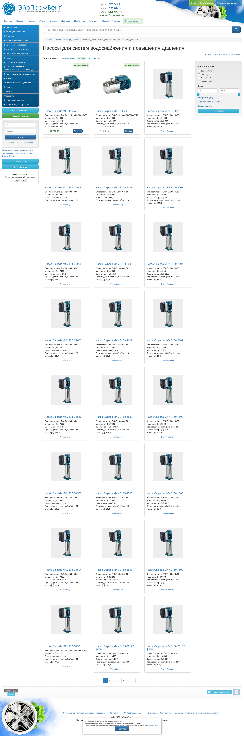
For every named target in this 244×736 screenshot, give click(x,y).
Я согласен (122, 728)
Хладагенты (9, 95)
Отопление (10, 35)
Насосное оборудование (17, 44)
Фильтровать (218, 111)
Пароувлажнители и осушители (20, 73)
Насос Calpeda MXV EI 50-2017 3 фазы (115, 647)
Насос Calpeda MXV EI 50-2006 (63, 264)
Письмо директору (20, 115)
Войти (20, 137)
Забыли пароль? (14, 142)
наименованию (69, 58)
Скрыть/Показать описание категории (222, 54)
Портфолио (20, 161)
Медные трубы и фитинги (17, 104)
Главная (8, 20)
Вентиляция (11, 27)
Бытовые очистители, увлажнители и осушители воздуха (20, 68)
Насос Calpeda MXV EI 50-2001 (164, 340)
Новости (20, 20)
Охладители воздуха (15, 62)
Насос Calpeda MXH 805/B (111, 111)
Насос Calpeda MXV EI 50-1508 (164, 416)
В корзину (78, 131)
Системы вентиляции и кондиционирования (84, 712)
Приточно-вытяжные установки (18, 82)
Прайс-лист (79, 20)
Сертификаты (20, 166)
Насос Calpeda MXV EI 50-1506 (114, 493)
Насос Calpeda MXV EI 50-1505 (164, 493)
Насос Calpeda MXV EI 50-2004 (164, 264)
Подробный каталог (111, 20)
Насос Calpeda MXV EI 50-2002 (114, 340)
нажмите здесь (153, 725)
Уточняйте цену (167, 131)
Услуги (42, 20)
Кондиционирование (15, 31)
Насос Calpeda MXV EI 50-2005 (114, 264)
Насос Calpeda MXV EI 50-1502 (164, 569)
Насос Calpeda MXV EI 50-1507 (63, 493)
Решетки (9, 57)
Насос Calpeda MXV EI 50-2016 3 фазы (165, 647)
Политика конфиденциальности (203, 712)
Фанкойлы (8, 91)
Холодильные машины (14, 100)
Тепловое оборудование (17, 40)
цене (82, 58)
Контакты (93, 20)
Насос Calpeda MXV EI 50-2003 (63, 340)
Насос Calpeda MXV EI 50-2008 (114, 187)
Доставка (65, 20)
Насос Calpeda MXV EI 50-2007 (164, 187)
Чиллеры (8, 86)
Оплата (53, 20)
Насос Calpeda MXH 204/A (60, 111)
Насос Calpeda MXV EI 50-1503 (114, 569)
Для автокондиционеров (16, 53)
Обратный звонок (20, 110)
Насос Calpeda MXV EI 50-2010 (164, 111)
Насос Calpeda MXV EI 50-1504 (63, 569)
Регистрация (28, 142)
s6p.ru (11, 694)
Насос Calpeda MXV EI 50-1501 (63, 646)
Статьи (32, 20)
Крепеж (9, 78)
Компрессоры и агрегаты (17, 49)
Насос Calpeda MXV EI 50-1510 (63, 416)
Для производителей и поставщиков (165, 712)
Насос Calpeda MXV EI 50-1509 (114, 416)
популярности (93, 58)
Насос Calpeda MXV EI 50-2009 (63, 187)
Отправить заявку (133, 20)
